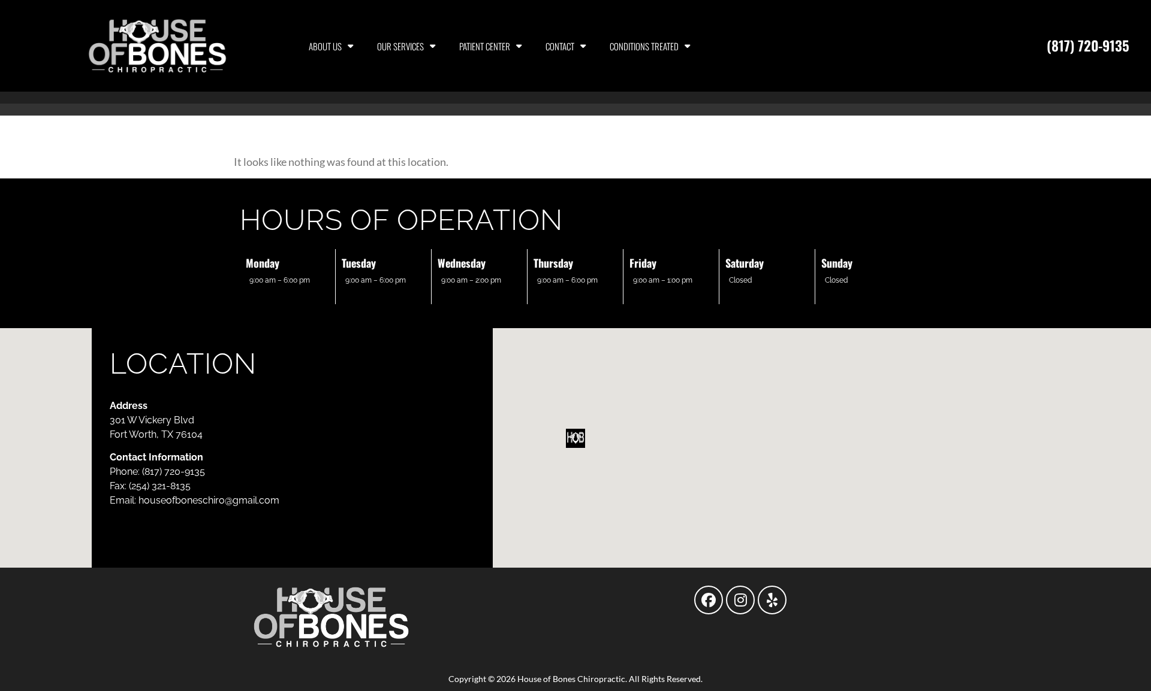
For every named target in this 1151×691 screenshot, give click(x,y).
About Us (325, 46)
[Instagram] (740, 600)
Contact (560, 46)
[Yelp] (772, 600)
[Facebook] (708, 600)
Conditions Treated (644, 46)
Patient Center (484, 46)
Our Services (400, 46)
